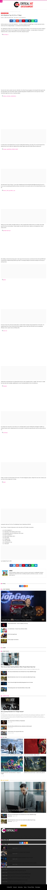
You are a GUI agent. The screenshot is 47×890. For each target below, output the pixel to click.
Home (2, 11)
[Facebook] (20, 586)
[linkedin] (26, 20)
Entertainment (6, 11)
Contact (15, 887)
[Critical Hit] (23, 1)
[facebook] (11, 20)
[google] (17, 20)
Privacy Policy (31, 887)
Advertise (20, 887)
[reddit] (20, 20)
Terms (25, 887)
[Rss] (27, 586)
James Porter (4, 811)
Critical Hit (9, 887)
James (3, 17)
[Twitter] (22, 586)
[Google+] (25, 586)
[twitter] (14, 20)
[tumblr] (29, 20)
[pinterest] (23, 20)
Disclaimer (37, 887)
